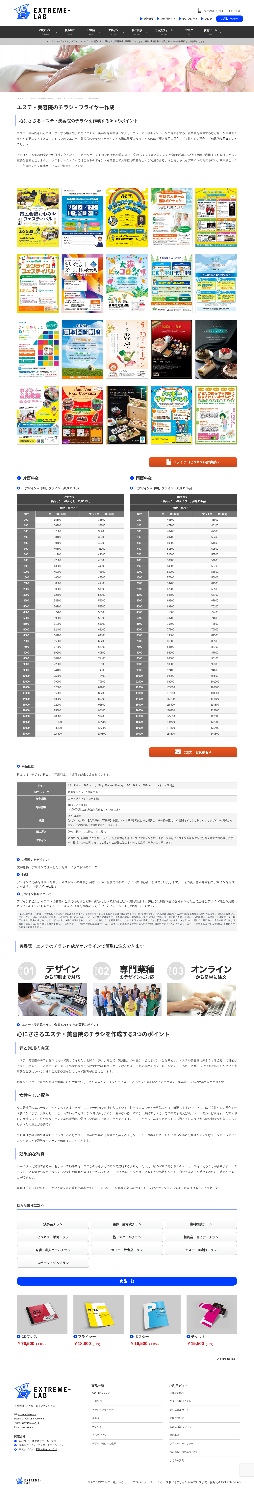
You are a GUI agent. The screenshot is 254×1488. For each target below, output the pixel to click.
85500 (57, 693)
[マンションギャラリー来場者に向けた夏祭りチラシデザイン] (171, 415)
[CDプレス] (42, 1314)
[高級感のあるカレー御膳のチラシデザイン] (171, 349)
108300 (57, 733)
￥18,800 (82, 1343)
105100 (57, 727)
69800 (101, 652)
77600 (170, 629)
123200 (215, 710)
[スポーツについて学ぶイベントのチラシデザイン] (127, 217)
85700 (214, 646)
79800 (170, 635)
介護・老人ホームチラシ (53, 1250)
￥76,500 (25, 1343)
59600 (57, 618)
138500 (170, 733)
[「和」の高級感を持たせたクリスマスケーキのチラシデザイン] (216, 349)
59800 (101, 618)
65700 (214, 594)
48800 (57, 583)
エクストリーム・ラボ (44, 1441)
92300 (214, 664)
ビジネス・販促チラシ (53, 1237)
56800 (214, 571)
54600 (214, 560)
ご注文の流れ (177, 1392)
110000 (215, 693)
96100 (101, 710)
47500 (101, 577)
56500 (101, 606)
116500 (170, 704)
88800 (57, 698)
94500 (170, 675)
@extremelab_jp (30, 1423)
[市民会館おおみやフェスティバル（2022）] (38, 217)
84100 (170, 646)
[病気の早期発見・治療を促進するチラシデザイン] (171, 283)
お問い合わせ (229, 18)
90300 (170, 664)
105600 (215, 687)
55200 (170, 571)
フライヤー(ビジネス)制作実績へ (196, 462)
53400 (170, 560)
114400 (215, 698)
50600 (57, 589)
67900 (214, 600)
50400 (214, 537)
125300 (170, 716)
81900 (170, 641)
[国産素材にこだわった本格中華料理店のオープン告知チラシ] (127, 349)
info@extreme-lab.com (31, 1418)
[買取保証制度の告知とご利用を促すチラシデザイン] (82, 349)
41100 (101, 548)
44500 (101, 566)
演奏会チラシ (53, 1224)
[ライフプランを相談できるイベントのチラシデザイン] (82, 217)
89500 (101, 698)
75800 (57, 675)
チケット (97, 1426)
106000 (102, 727)
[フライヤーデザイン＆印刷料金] (98, 1314)
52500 (57, 594)
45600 (101, 571)
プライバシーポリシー (181, 1443)
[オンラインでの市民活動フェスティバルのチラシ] (38, 283)
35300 (57, 519)
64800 (101, 635)
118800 (215, 704)
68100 (101, 646)
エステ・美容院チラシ (201, 1250)
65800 (57, 641)
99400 (101, 716)
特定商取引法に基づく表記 (184, 1452)
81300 (214, 635)
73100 (101, 664)
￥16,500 (138, 1343)
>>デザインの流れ (44, 886)
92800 (101, 704)
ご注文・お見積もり (197, 752)
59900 (170, 583)
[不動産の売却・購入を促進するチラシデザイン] (38, 349)
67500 (57, 646)
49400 (101, 583)
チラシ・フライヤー (103, 1409)
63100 (101, 629)
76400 (101, 675)
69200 (57, 652)
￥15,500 (195, 1343)
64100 (57, 635)
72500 (57, 664)
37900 (101, 531)
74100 (57, 670)
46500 (170, 519)
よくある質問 (177, 1460)
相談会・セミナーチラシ (201, 1237)
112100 (170, 698)
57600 (170, 577)
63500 (214, 589)
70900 (57, 658)
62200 (170, 589)
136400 (215, 727)
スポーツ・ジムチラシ (53, 1263)
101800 (57, 721)
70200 (214, 606)
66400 (101, 641)
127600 (215, 716)
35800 (101, 519)
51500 (214, 542)
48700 (170, 531)
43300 (101, 560)
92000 (57, 704)
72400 (214, 612)
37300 (57, 531)
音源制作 (97, 1401)
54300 (57, 600)
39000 (101, 537)
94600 (214, 670)
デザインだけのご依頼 (104, 1443)
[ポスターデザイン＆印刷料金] (155, 1314)
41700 (57, 554)
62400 (57, 629)
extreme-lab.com (27, 1414)
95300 (57, 710)
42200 (101, 554)
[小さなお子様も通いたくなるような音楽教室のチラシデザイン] (38, 415)
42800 (57, 560)
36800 (101, 525)
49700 (170, 537)
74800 (101, 670)
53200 (101, 594)
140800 (215, 733)
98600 (57, 716)
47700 (170, 525)
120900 (170, 710)
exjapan (30, 1427)
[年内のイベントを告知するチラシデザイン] (216, 217)
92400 (170, 670)
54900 (101, 600)
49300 (214, 531)
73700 (170, 618)
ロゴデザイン (99, 1435)
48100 (214, 525)
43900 (57, 566)
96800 (214, 675)
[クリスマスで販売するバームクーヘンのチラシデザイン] (82, 415)
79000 (57, 681)
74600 (214, 618)
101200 (215, 681)
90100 (214, 658)
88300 (170, 658)
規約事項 (174, 1435)
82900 (101, 687)
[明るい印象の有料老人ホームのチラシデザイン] (171, 217)
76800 (214, 623)
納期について (177, 1418)
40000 (101, 542)
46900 (57, 577)
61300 (214, 583)
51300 (101, 589)
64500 (170, 594)
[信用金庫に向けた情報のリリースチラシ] (216, 283)
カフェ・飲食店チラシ (127, 1250)
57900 (57, 612)
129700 (170, 721)
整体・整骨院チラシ (127, 1224)
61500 (101, 623)
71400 (101, 658)
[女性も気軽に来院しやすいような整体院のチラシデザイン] (216, 415)
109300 (102, 733)
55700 (214, 566)
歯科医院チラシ (201, 1224)
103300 (170, 687)
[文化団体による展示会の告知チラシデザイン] (82, 283)
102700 (102, 721)
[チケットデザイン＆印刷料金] (212, 1314)
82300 (57, 687)
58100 (101, 612)
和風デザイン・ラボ (46, 1449)
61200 (57, 623)
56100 (57, 606)
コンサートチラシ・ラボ (51, 1445)
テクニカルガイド (179, 1409)
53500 (214, 554)
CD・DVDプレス (101, 1392)
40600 (57, 548)
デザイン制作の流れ (180, 1401)
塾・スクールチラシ (127, 1237)
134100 (170, 727)
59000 (214, 577)
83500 (214, 641)
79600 (101, 681)
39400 (57, 542)
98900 (170, 681)
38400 (57, 537)
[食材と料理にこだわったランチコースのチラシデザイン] (127, 415)
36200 (57, 525)
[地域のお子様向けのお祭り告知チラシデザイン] (127, 283)
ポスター (97, 1418)
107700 (170, 693)
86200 (101, 693)
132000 (215, 721)
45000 (57, 571)
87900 (214, 652)
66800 (170, 600)
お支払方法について (180, 1426)
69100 (170, 606)
